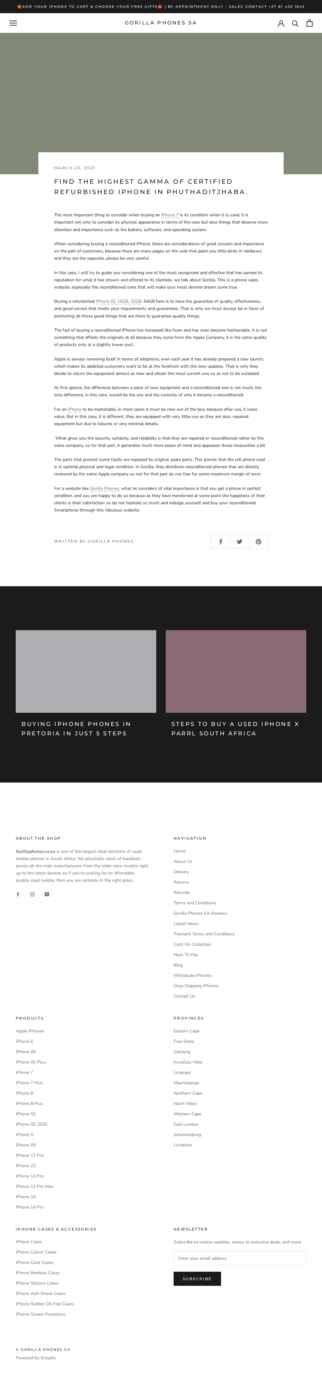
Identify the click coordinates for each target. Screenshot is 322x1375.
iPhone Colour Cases (36, 1252)
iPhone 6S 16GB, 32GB (119, 301)
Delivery (181, 872)
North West (185, 1104)
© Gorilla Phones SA (43, 1349)
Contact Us (184, 996)
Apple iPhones (30, 1031)
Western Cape (187, 1114)
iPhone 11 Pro (30, 1155)
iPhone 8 (24, 1093)
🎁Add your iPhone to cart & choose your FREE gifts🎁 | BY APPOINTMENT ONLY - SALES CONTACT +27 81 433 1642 (161, 6)
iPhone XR (26, 1145)
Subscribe (197, 1278)
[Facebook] (18, 893)
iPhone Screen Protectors (40, 1314)
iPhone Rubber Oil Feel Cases (45, 1304)
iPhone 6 (24, 1041)
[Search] (295, 23)
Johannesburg (187, 1135)
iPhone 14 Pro (30, 1207)
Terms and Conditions (195, 903)
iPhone (74, 409)
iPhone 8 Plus (29, 1104)
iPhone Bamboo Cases (38, 1273)
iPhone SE (26, 1114)
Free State (184, 1041)
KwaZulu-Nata (188, 1062)
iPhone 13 (26, 1166)
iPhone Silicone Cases (37, 1283)
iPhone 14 (26, 1197)
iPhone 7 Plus (29, 1083)
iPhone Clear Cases (34, 1262)
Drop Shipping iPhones (196, 986)
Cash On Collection (192, 944)
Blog (178, 965)
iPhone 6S (26, 1052)
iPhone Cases (29, 1242)
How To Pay (186, 955)
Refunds (182, 893)
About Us (183, 861)
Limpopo (182, 1072)
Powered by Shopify (36, 1358)
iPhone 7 (170, 215)
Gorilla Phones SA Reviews (200, 913)
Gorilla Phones (104, 488)
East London (186, 1124)
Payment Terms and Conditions (204, 934)
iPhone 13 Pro (30, 1176)
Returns (181, 882)
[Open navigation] (13, 23)
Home (180, 851)
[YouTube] (47, 893)
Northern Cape (188, 1093)
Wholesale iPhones (193, 975)
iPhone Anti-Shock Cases (40, 1294)
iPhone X (24, 1135)
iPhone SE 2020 (31, 1124)
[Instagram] (32, 893)
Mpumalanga (186, 1083)
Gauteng (182, 1052)
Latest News (186, 924)
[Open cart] (310, 23)
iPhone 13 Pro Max (34, 1186)
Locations (183, 1145)
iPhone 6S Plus (31, 1062)
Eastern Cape (186, 1031)
